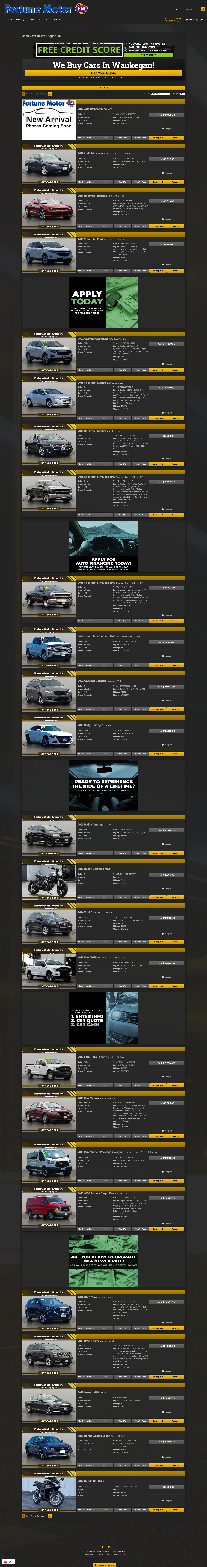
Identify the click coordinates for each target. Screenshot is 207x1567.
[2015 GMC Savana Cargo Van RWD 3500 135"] (49, 1207)
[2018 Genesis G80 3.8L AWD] (49, 1403)
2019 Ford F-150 (101, 1057)
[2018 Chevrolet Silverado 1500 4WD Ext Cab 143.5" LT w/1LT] (49, 490)
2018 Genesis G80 (93, 1392)
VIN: (115, 114)
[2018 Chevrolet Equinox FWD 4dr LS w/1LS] (49, 252)
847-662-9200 (194, 19)
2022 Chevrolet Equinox (102, 338)
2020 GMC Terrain (95, 1297)
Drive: (80, 120)
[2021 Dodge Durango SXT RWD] (49, 835)
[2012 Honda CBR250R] (49, 1492)
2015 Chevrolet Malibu (100, 382)
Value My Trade (140, 138)
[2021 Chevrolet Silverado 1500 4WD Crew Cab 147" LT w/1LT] (49, 647)
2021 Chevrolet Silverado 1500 (110, 636)
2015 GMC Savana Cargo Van (103, 1193)
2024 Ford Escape (95, 912)
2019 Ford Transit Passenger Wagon (118, 1152)
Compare (168, 128)
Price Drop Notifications (86, 138)
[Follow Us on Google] (177, 9)
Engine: (116, 117)
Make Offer (122, 138)
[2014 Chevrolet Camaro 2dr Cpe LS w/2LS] (49, 208)
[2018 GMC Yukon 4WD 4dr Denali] (49, 1355)
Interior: (81, 117)
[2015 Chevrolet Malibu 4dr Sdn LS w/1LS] (49, 396)
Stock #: (116, 123)
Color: (80, 114)
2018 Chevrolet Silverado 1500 (110, 476)
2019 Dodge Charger (95, 725)
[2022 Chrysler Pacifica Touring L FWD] (49, 691)
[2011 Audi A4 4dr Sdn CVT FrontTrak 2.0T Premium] (49, 164)
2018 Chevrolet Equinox (102, 239)
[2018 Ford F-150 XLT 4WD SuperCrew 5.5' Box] (49, 968)
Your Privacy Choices (115, 1551)
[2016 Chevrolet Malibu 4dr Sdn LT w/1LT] (49, 444)
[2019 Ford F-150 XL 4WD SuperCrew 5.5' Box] (49, 1067)
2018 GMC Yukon (96, 1341)
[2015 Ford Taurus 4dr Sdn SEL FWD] (49, 1112)
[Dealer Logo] (47, 9)
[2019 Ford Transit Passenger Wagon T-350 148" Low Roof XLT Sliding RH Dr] (49, 1163)
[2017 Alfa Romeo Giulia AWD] (49, 119)
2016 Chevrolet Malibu (100, 431)
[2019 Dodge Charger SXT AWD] (49, 736)
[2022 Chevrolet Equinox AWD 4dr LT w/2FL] (49, 352)
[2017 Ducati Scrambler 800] (49, 879)
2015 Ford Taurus (97, 1098)
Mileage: (116, 120)
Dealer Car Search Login (88, 1551)
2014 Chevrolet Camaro (101, 196)
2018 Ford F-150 (101, 957)
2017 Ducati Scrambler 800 (94, 868)
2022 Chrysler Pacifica (99, 680)
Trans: (80, 123)
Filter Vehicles (104, 88)
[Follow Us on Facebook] (173, 9)
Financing (175, 138)
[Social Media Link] (180, 9)
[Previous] (23, 94)
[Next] (50, 94)
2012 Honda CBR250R (91, 1481)
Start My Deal (158, 138)
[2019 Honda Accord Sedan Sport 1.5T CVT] (49, 1447)
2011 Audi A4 (104, 153)
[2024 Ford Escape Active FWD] (49, 924)
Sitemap (107, 1551)
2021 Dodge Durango (95, 824)
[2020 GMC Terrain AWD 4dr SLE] (49, 1310)
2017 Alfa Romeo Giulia (95, 109)
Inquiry (104, 138)
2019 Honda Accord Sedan (101, 1435)
